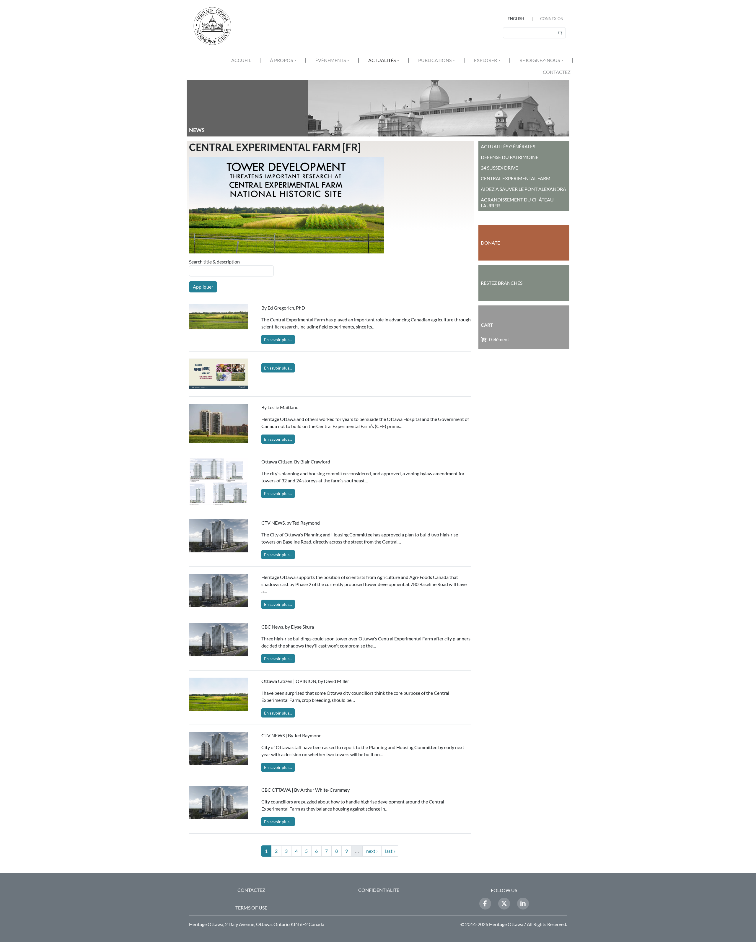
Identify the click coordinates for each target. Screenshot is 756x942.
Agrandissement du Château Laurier (517, 202)
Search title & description (214, 261)
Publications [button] (435, 60)
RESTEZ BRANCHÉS (501, 283)
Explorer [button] (485, 60)
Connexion (551, 18)
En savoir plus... (278, 339)
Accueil (241, 60)
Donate (490, 242)
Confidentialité (378, 890)
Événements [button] (330, 60)
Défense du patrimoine (509, 157)
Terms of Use (251, 907)
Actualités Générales (508, 146)
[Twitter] (504, 904)
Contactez (557, 72)
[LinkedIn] (523, 904)
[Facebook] (485, 904)
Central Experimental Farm (515, 178)
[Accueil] (214, 26)
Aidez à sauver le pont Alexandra (523, 189)
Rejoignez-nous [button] (539, 60)
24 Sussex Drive (499, 167)
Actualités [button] (382, 60)
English (516, 18)
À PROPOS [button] (281, 60)
